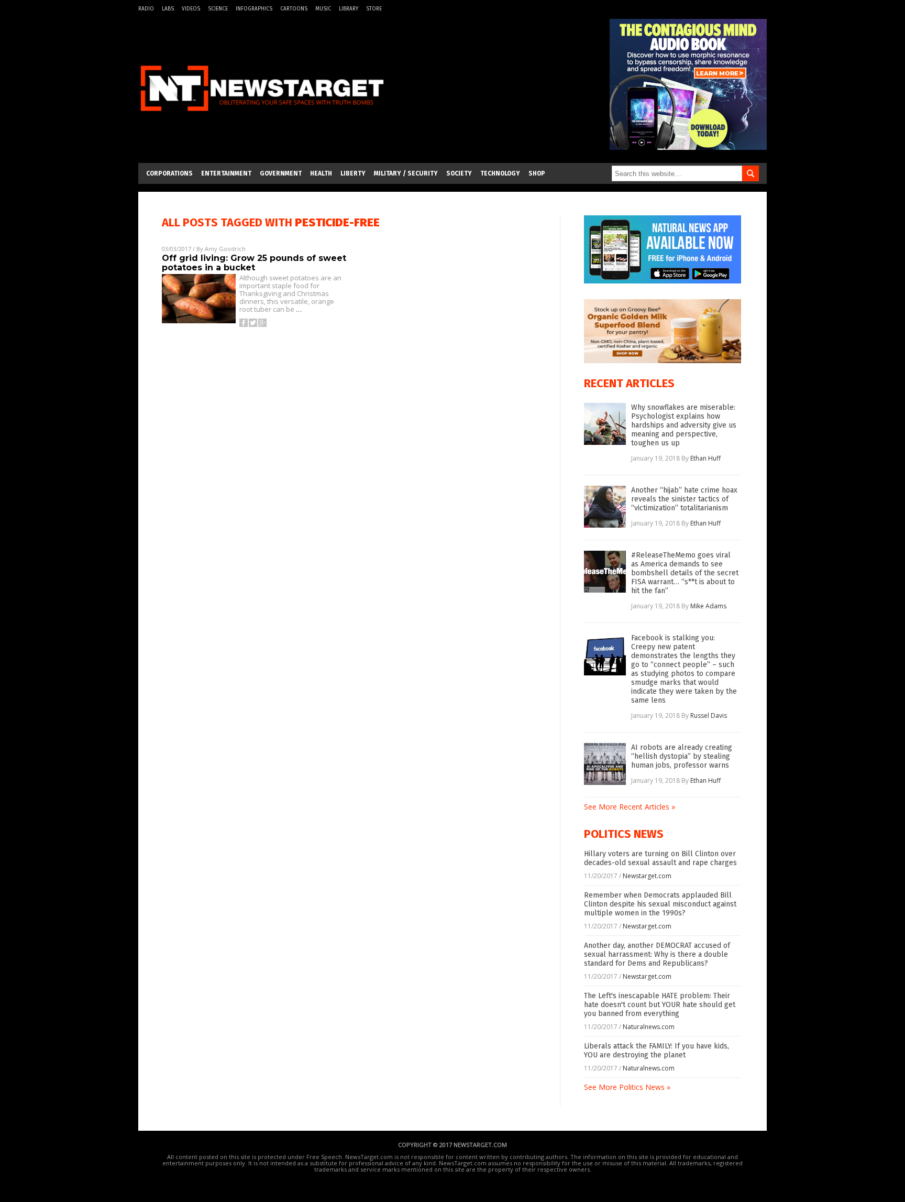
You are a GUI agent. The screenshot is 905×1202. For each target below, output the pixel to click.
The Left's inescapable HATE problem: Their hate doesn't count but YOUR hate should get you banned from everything (659, 1004)
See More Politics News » (627, 1087)
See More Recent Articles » (629, 807)
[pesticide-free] (261, 117)
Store (374, 9)
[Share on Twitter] (253, 323)
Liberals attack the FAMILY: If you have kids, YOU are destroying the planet (656, 1050)
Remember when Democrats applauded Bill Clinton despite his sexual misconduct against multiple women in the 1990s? (660, 904)
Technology (500, 173)
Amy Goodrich (225, 249)
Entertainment (226, 173)
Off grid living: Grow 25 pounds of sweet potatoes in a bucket (254, 262)
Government (281, 173)
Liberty (353, 173)
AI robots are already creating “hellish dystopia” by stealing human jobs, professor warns (681, 756)
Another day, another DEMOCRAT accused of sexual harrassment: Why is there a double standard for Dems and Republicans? (657, 954)
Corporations (169, 173)
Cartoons (293, 9)
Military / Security (406, 173)
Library (348, 9)
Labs (168, 9)
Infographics (254, 9)
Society (459, 173)
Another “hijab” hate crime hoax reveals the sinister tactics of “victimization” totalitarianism (684, 499)
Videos (191, 9)
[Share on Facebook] (243, 323)
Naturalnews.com (649, 1026)
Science (218, 9)
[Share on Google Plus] (262, 323)
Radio (146, 9)
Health (321, 173)
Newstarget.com (647, 875)
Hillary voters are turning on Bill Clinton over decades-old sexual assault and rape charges (660, 858)
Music (323, 9)
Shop (536, 173)
